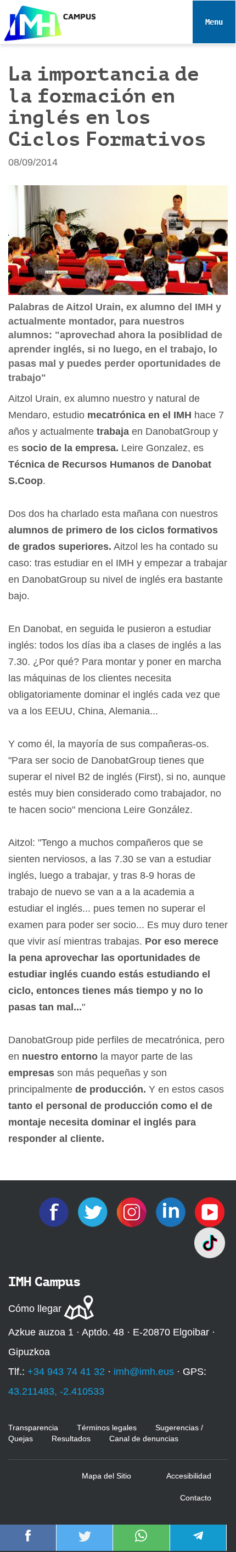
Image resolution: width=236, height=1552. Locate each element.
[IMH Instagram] (133, 1211)
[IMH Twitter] (94, 1211)
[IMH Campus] (47, 20)
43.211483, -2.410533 (56, 1391)
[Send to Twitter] (84, 1543)
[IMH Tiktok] (210, 1242)
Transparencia (33, 1427)
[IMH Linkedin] (172, 1211)
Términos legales (107, 1427)
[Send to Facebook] (28, 1543)
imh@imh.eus (144, 1371)
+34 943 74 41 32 (66, 1371)
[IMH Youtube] (210, 1211)
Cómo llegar (34, 1308)
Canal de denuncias (143, 1438)
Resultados (71, 1438)
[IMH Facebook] (55, 1211)
